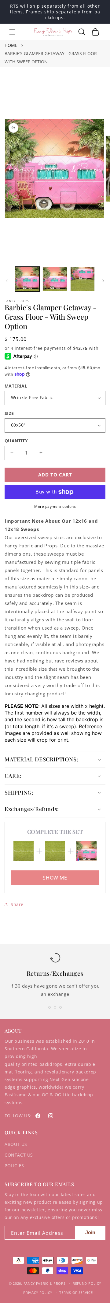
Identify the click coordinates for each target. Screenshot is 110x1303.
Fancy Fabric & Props (45, 1283)
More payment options (55, 506)
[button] (12, 32)
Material (16, 386)
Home (11, 45)
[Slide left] (6, 280)
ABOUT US (16, 1144)
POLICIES (14, 1165)
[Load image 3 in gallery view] (82, 279)
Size (9, 413)
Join (90, 1232)
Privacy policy (37, 1292)
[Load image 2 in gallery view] (54, 279)
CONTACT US (19, 1155)
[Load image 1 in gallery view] (27, 279)
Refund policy (87, 1283)
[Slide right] (103, 280)
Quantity (16, 441)
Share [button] (17, 904)
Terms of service (76, 1292)
